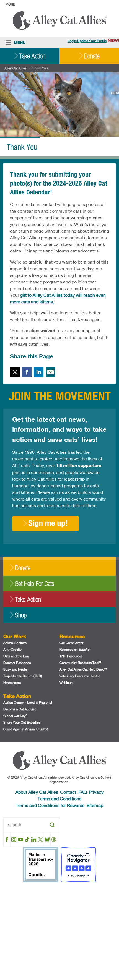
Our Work (14, 636)
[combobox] (31, 825)
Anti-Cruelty (12, 649)
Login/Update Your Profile (87, 41)
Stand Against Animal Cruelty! (25, 729)
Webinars (66, 683)
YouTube (20, 839)
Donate (92, 56)
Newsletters (12, 683)
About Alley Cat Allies (36, 791)
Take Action (32, 56)
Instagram (14, 839)
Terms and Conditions (59, 798)
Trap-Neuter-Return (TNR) (22, 676)
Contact (68, 791)
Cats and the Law (16, 656)
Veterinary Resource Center (80, 676)
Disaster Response (17, 663)
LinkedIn (38, 372)
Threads (54, 839)
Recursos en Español (75, 649)
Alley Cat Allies (15, 68)
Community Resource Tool (80, 663)
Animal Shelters (15, 643)
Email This (50, 372)
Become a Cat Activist (19, 709)
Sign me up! (48, 523)
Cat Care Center (71, 643)
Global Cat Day (15, 716)
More (10, 4)
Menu (19, 42)
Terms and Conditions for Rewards (50, 805)
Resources (72, 636)
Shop (21, 615)
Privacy (96, 791)
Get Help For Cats (34, 583)
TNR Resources (71, 656)
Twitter (15, 372)
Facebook (27, 372)
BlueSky (47, 839)
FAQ (82, 791)
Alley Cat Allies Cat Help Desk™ (83, 669)
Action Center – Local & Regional (27, 702)
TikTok (27, 839)
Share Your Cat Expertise (21, 722)
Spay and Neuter (15, 669)
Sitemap (95, 805)
